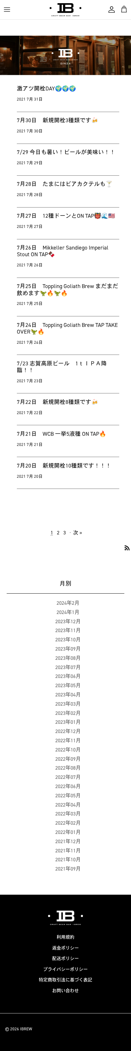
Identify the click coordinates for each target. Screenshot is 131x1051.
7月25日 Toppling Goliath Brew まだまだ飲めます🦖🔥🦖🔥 (67, 289)
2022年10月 (68, 749)
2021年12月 (68, 841)
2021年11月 (68, 850)
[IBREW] (65, 9)
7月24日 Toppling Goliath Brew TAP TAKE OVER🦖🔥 (67, 328)
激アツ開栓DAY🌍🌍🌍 (46, 88)
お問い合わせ (65, 991)
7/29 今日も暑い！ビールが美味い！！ (66, 152)
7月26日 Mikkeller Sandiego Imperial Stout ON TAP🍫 (62, 251)
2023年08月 (68, 658)
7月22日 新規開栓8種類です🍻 (57, 402)
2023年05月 (68, 685)
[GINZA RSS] (127, 547)
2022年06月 (68, 786)
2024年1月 (68, 612)
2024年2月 (68, 603)
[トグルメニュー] (7, 10)
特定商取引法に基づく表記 (65, 980)
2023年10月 (68, 639)
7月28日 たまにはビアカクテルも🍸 (65, 184)
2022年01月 (68, 832)
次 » (77, 532)
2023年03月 (68, 704)
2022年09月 (68, 759)
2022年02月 (68, 823)
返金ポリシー (65, 948)
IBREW (26, 1029)
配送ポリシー (65, 959)
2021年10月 (68, 859)
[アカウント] (110, 10)
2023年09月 (68, 648)
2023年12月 (68, 621)
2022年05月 (68, 795)
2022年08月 (68, 768)
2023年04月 (68, 694)
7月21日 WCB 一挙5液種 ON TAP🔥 (61, 434)
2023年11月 (68, 630)
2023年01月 (68, 722)
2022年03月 (68, 813)
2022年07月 (68, 777)
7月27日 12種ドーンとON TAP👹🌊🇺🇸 (66, 216)
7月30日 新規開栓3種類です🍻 (57, 120)
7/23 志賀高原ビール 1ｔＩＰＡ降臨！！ (62, 367)
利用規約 (65, 937)
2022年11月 (68, 740)
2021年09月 (68, 868)
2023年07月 (68, 667)
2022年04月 (68, 804)
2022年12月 (68, 731)
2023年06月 (68, 676)
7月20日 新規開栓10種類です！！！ (64, 465)
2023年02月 (68, 713)
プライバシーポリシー (65, 969)
